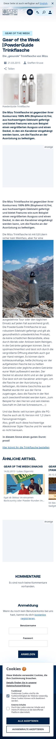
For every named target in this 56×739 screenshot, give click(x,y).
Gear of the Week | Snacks (23, 466)
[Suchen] (44, 12)
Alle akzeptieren (28, 720)
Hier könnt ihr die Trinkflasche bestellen (25, 447)
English (43, 3)
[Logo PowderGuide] (9, 12)
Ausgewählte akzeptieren (28, 729)
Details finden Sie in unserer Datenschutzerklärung (21, 684)
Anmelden (28, 654)
